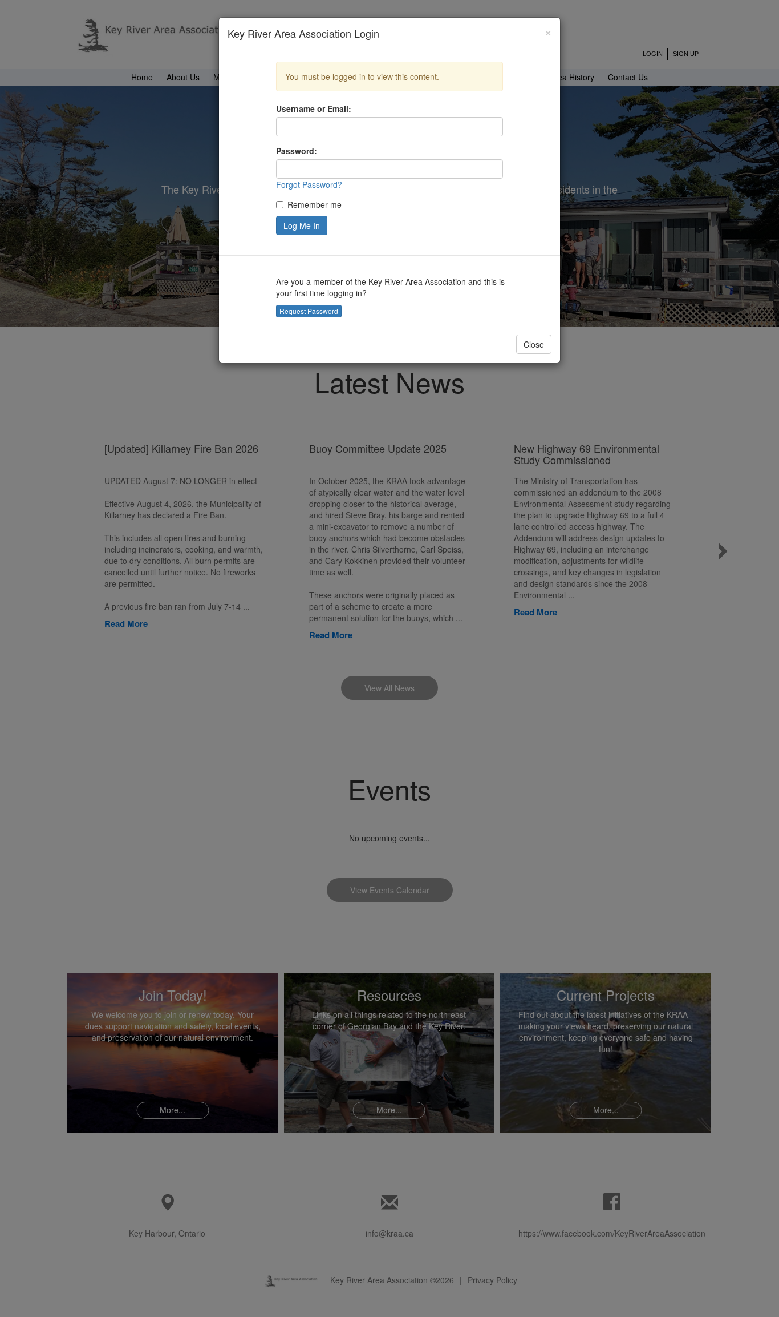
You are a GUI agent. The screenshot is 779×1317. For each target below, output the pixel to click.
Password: (296, 150)
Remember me (314, 204)
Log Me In (301, 225)
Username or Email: (313, 108)
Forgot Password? (309, 184)
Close (534, 344)
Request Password (308, 311)
